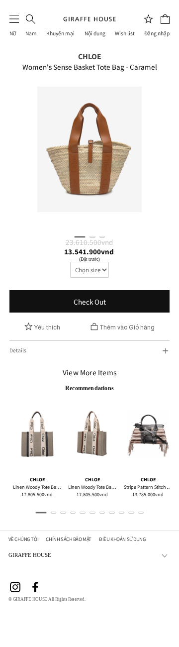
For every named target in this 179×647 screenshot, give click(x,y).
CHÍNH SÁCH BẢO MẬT (68, 539)
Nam (31, 33)
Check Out (90, 302)
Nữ (12, 33)
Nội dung (95, 33)
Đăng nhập (157, 33)
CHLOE (89, 56)
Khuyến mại (60, 33)
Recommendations (89, 388)
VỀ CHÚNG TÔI (23, 539)
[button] (80, 237)
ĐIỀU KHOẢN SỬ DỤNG (122, 539)
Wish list (125, 33)
